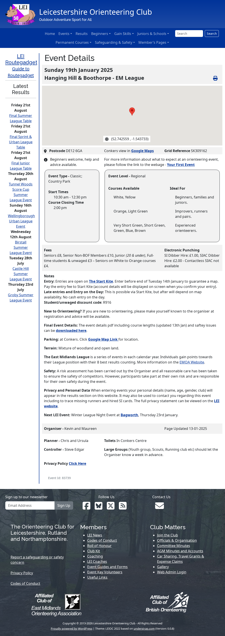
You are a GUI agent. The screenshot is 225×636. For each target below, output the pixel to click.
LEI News (94, 535)
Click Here (77, 463)
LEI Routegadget (21, 59)
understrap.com (144, 629)
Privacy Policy (22, 573)
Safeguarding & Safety (113, 42)
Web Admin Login (171, 572)
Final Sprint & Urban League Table (21, 142)
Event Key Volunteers (104, 572)
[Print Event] (216, 77)
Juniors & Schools (151, 33)
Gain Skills (122, 33)
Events (63, 33)
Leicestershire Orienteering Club (95, 12)
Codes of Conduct (25, 583)
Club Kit (93, 551)
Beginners (99, 33)
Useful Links (97, 577)
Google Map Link (103, 339)
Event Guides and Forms (107, 566)
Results (82, 33)
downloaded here (71, 330)
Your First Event (181, 164)
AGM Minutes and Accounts (180, 551)
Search (212, 33)
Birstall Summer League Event (21, 247)
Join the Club (167, 535)
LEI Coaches (97, 561)
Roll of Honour (99, 545)
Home (50, 33)
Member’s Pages (152, 42)
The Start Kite (101, 281)
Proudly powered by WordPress (71, 629)
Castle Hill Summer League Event (21, 274)
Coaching (95, 556)
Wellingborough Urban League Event (21, 221)
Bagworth (129, 414)
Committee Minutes (173, 545)
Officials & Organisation (177, 540)
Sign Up (63, 505)
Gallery (163, 566)
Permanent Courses (72, 42)
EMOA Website (192, 362)
